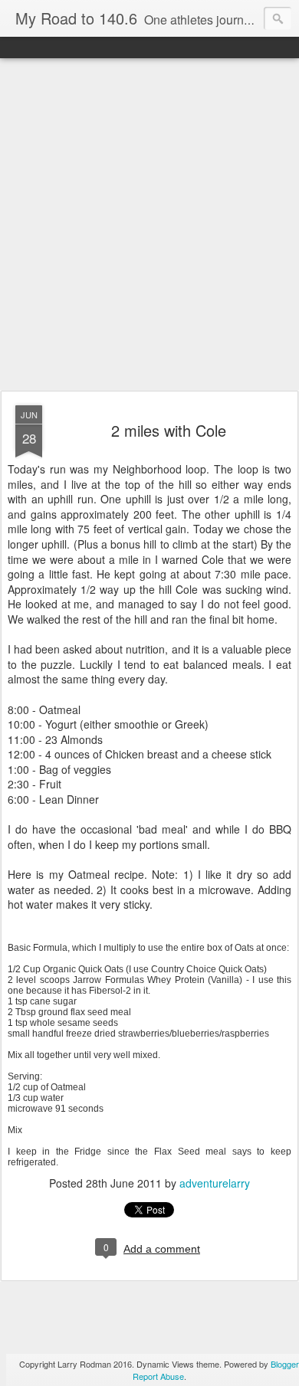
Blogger (284, 1364)
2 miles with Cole (168, 430)
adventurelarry (214, 1183)
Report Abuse (158, 1376)
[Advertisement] (149, 225)
